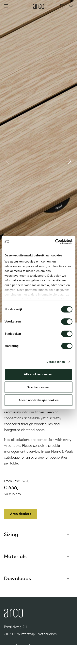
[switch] (66, 321)
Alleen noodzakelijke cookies (38, 400)
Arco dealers (20, 513)
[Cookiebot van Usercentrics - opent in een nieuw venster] (55, 241)
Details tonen (55, 361)
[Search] (71, 6)
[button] (68, 161)
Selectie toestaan (38, 387)
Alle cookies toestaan (38, 374)
